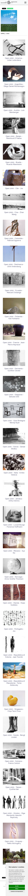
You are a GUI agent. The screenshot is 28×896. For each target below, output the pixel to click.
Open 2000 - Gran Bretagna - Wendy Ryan (14, 422)
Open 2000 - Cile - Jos (14, 188)
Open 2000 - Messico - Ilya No (14, 552)
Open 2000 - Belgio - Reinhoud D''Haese (14, 137)
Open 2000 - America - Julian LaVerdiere (14, 59)
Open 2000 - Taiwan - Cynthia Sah (14, 788)
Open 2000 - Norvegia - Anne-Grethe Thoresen (14, 578)
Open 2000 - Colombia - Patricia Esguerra (14, 239)
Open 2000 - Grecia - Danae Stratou (14, 448)
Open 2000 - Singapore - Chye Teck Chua (14, 710)
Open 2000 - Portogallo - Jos (14, 630)
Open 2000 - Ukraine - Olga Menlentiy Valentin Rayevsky (14, 815)
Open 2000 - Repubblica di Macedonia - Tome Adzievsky (14, 683)
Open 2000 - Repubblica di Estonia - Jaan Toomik (14, 656)
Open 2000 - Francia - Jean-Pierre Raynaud (14, 344)
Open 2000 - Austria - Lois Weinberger (14, 111)
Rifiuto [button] (16, 888)
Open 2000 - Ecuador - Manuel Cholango (14, 291)
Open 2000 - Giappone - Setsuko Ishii (14, 396)
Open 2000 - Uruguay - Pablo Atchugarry (14, 842)
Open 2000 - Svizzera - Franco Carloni (14, 762)
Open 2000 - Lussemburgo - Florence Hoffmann (14, 526)
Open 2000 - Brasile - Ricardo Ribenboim (14, 163)
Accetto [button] (17, 886)
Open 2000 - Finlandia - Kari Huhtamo (14, 318)
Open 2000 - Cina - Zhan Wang (14, 213)
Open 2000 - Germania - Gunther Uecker (14, 370)
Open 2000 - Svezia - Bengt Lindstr (14, 736)
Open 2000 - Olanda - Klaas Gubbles (14, 604)
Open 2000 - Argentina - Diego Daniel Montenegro (14, 85)
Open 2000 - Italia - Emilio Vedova (14, 474)
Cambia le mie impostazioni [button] (17, 891)
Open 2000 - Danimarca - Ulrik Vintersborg (14, 265)
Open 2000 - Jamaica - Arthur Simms (14, 500)
